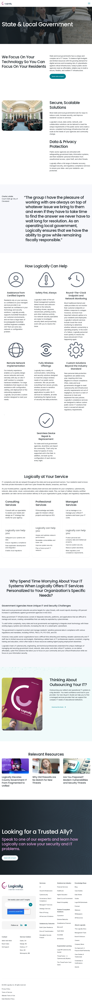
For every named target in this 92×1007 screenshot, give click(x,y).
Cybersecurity (44, 894)
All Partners (60, 938)
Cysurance (60, 915)
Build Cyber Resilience (46, 927)
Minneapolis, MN (25, 953)
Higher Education (62, 894)
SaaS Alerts (60, 931)
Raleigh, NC (23, 944)
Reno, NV (23, 950)
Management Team (80, 932)
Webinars (77, 910)
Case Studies (79, 891)
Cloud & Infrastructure (46, 891)
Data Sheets (78, 894)
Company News (79, 944)
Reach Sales (5, 944)
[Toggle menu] (89, 3)
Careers (77, 940)
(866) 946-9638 (7, 940)
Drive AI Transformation (46, 931)
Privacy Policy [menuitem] (6, 989)
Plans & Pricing (44, 912)
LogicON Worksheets (81, 902)
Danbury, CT (23, 947)
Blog (76, 887)
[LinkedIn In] (21, 925)
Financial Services (62, 887)
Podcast (77, 906)
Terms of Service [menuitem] (7, 992)
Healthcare (60, 891)
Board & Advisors (80, 936)
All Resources (79, 918)
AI (40, 887)
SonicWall (60, 935)
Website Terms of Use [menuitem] (8, 995)
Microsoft (60, 927)
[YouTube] (26, 925)
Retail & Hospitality (62, 902)
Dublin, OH (23, 940)
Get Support (5, 947)
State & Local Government (65, 898)
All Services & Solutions (46, 916)
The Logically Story (80, 929)
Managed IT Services (46, 905)
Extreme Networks (62, 919)
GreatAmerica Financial (64, 923)
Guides (77, 898)
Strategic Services (45, 908)
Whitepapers (78, 914)
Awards (77, 967)
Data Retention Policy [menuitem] (8, 999)
